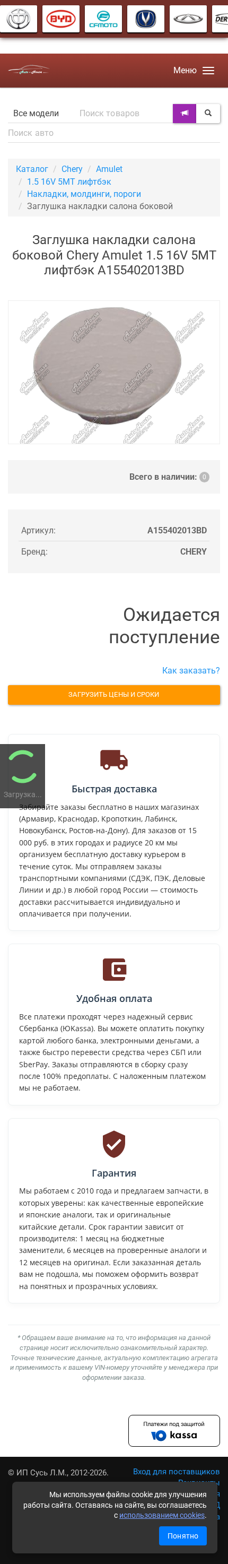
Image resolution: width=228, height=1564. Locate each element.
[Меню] (208, 71)
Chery (72, 169)
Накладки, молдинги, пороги (84, 194)
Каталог (32, 169)
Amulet (109, 169)
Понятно (183, 1536)
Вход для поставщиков (176, 1471)
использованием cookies (162, 1515)
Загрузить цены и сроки (113, 694)
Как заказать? (191, 671)
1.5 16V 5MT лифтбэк (69, 182)
